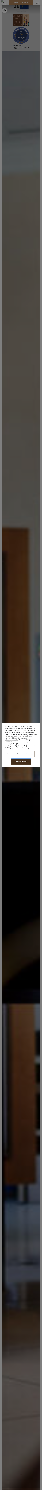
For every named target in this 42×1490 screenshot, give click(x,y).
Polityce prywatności (11, 740)
